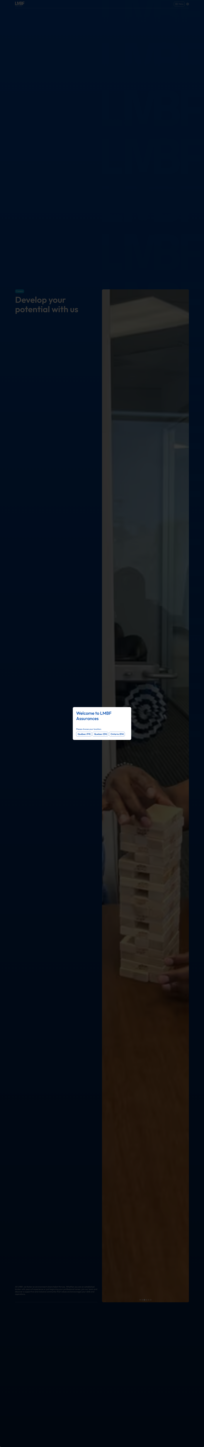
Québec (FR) (84, 734)
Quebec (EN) (100, 734)
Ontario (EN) (117, 734)
